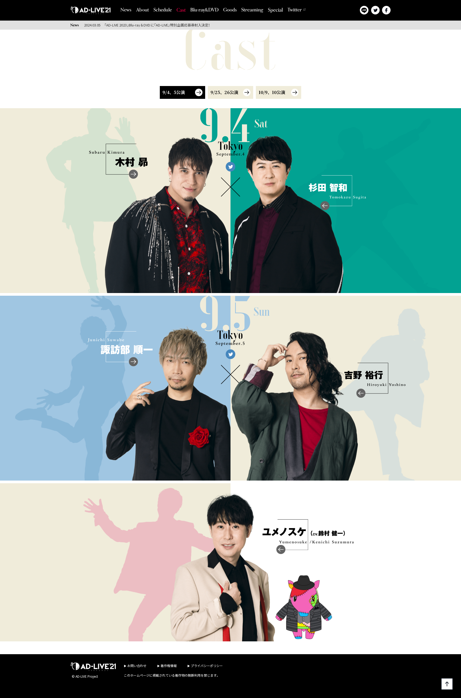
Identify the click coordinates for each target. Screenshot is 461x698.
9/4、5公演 (173, 92)
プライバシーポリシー (207, 665)
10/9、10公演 (272, 92)
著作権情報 (169, 665)
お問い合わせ (136, 665)
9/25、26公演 (224, 92)
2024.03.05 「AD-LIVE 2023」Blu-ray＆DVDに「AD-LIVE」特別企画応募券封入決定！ (147, 25)
